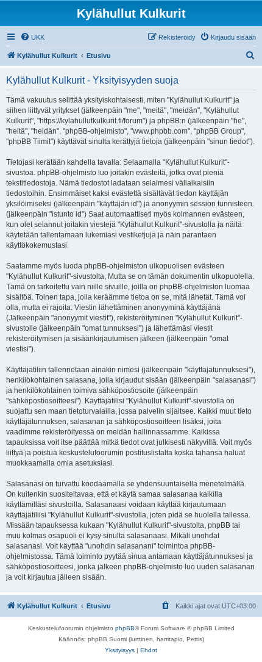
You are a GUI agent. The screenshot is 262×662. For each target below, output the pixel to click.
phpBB (125, 628)
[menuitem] (32, 37)
